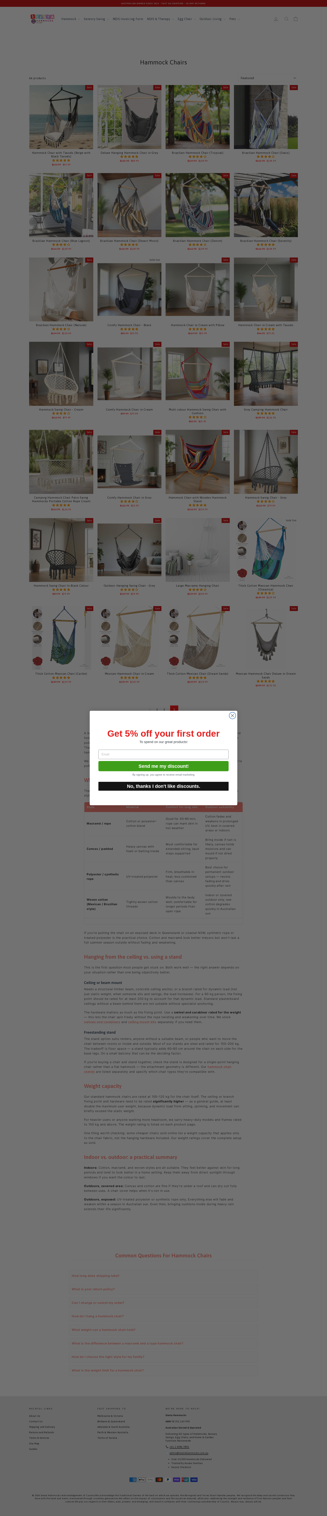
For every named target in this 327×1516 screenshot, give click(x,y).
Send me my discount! (164, 766)
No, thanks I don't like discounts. (163, 786)
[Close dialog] (232, 715)
